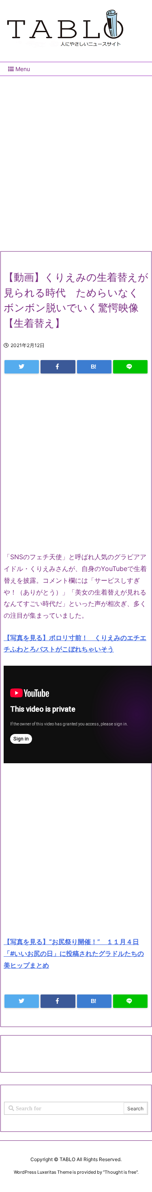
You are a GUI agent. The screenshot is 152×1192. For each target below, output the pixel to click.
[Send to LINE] (130, 366)
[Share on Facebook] (58, 366)
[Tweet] (21, 366)
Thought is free (120, 1172)
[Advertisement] (76, 160)
